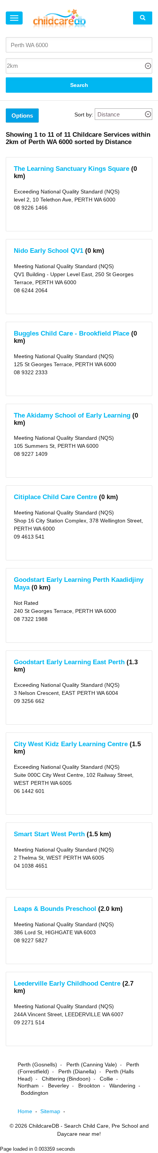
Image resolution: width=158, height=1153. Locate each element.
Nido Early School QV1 (48, 250)
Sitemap (54, 1111)
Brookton (89, 1086)
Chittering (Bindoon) (66, 1079)
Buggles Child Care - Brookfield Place (71, 333)
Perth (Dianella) (77, 1071)
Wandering (122, 1086)
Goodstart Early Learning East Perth (69, 662)
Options (22, 115)
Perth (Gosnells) (37, 1064)
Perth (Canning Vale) (91, 1064)
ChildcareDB (44, 1126)
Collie (106, 1079)
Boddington (34, 1093)
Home (29, 1111)
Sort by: (83, 114)
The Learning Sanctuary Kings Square (71, 168)
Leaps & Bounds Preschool (55, 908)
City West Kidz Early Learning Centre (71, 744)
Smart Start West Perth (49, 834)
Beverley (58, 1086)
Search (79, 85)
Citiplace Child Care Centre (55, 497)
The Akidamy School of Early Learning (72, 415)
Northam (28, 1086)
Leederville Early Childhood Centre (67, 983)
